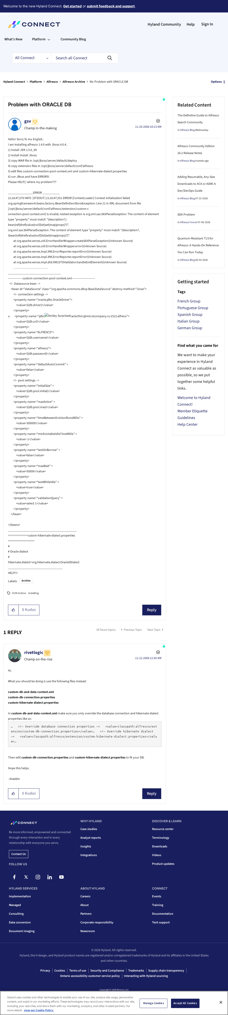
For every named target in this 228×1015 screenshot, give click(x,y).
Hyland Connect (14, 82)
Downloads (159, 846)
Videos (156, 855)
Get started (72, 6)
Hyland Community (164, 24)
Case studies (88, 829)
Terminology (160, 838)
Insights (85, 846)
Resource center (162, 829)
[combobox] (84, 58)
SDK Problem (186, 214)
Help (191, 24)
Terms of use (77, 970)
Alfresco (52, 82)
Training (157, 905)
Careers (85, 896)
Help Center (187, 424)
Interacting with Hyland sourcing (146, 976)
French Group (188, 301)
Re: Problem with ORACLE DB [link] (109, 82)
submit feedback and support (111, 6)
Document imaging (22, 931)
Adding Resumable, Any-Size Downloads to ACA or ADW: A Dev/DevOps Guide (196, 184)
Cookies (59, 970)
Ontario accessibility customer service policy (90, 976)
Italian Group (188, 321)
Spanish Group (189, 314)
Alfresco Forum (188, 222)
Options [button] (216, 82)
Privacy (45, 970)
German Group (189, 328)
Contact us (18, 854)
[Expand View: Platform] (49, 39)
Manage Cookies (153, 1003)
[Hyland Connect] (33, 24)
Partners (86, 914)
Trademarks (136, 970)
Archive (26, 581)
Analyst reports (90, 838)
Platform (36, 82)
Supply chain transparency (166, 970)
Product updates (163, 864)
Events (156, 896)
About (84, 905)
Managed (15, 905)
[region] (114, 1003)
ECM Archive (19, 593)
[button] (13, 610)
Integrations (88, 855)
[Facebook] (14, 877)
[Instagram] (38, 877)
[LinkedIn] (49, 877)
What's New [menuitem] (13, 39)
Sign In (207, 24)
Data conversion (20, 922)
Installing (33, 593)
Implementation (20, 896)
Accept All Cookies (185, 1003)
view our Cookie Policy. (39, 1010)
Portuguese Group (192, 308)
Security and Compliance (107, 970)
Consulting (16, 914)
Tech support (161, 922)
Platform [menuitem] (38, 39)
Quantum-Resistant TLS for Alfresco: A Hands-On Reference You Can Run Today (198, 245)
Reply (152, 610)
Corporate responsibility (96, 922)
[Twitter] (26, 877)
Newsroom (87, 931)
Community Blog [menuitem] (73, 39)
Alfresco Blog (187, 130)
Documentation (162, 914)
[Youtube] (61, 877)
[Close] (221, 1002)
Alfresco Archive (74, 82)
